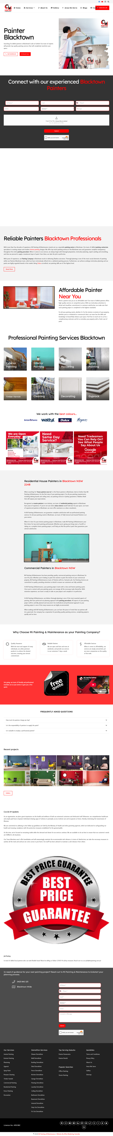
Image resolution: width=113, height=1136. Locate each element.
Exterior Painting (9, 1058)
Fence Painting (8, 1091)
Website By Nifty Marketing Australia (68, 1134)
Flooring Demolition (37, 1083)
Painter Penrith (63, 1058)
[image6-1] (96, 778)
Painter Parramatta (64, 1054)
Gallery (88, 1070)
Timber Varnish (8, 1079)
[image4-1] (43, 763)
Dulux (39, 263)
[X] (98, 1123)
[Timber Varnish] (15, 388)
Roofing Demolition (37, 1062)
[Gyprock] (97, 388)
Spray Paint (7, 1070)
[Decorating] (70, 388)
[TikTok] (90, 1123)
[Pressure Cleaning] (42, 388)
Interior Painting (9, 1054)
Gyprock (6, 1066)
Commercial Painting (10, 1083)
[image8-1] (43, 778)
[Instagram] (105, 1)
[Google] (84, 1127)
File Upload (7, 113)
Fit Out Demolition (37, 1111)
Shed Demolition (36, 1066)
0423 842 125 (22, 981)
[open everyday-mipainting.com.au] (22, 447)
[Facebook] (99, 1)
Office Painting (63, 1071)
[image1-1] (17, 778)
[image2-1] (96, 763)
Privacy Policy (90, 1058)
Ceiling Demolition (37, 1091)
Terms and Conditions (93, 1054)
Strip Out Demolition (37, 1107)
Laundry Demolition (37, 1087)
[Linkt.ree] (102, 1123)
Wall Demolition (36, 1058)
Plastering (7, 1062)
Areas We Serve (91, 1066)
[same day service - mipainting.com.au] (56, 447)
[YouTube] (102, 1)
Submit (56, 131)
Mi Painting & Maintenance (46, 1134)
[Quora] (106, 1123)
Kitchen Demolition (37, 1075)
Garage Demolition (37, 1079)
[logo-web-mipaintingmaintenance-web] (8, 8)
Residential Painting (10, 1087)
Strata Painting (63, 1075)
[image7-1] (70, 778)
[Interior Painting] (42, 359)
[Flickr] (74, 1123)
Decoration (7, 1095)
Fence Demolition (36, 1070)
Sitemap (88, 1075)
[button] (108, 1)
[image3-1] (70, 763)
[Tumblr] (94, 1123)
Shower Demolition (37, 1054)
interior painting (35, 249)
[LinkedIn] (82, 1123)
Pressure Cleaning (9, 1075)
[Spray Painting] (97, 359)
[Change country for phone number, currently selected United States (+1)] (77, 103)
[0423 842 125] (14, 981)
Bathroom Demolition (38, 1095)
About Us (89, 1062)
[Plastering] (70, 359)
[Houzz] (78, 1123)
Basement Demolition (38, 1099)
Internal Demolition (37, 1103)
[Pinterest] (86, 1123)
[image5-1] (17, 763)
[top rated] (90, 447)
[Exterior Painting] (15, 359)
